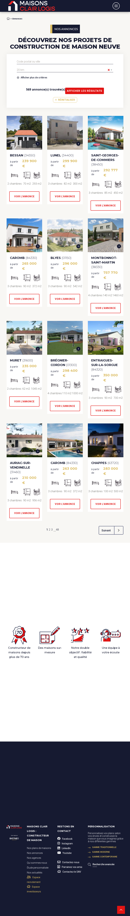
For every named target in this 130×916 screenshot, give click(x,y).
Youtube (67, 853)
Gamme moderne (101, 852)
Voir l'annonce (24, 196)
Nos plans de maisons (39, 848)
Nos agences (34, 858)
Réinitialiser (66, 99)
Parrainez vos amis (72, 867)
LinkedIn (66, 848)
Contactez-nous (70, 862)
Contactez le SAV (71, 871)
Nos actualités (34, 872)
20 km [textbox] (63, 70)
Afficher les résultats (84, 90)
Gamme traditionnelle (104, 847)
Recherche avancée (103, 864)
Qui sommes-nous (37, 862)
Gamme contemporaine (104, 857)
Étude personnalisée (37, 867)
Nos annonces (35, 853)
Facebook (67, 838)
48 (57, 529)
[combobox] (65, 61)
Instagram (67, 843)
